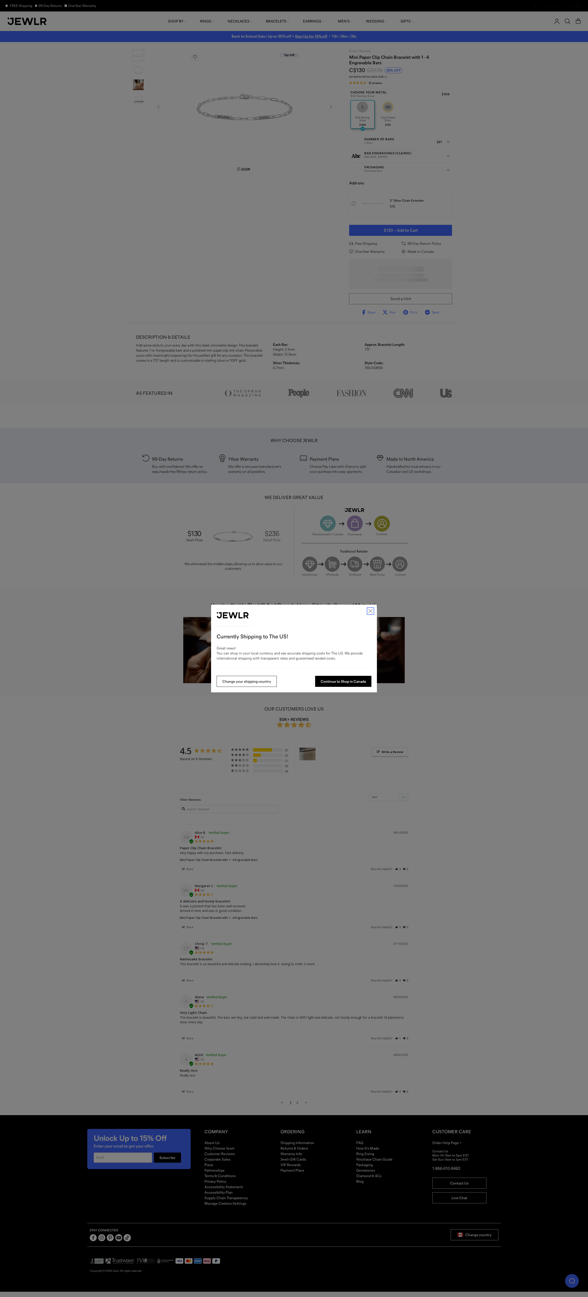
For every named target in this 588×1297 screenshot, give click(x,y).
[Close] (370, 611)
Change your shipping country (246, 681)
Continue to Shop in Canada (343, 681)
